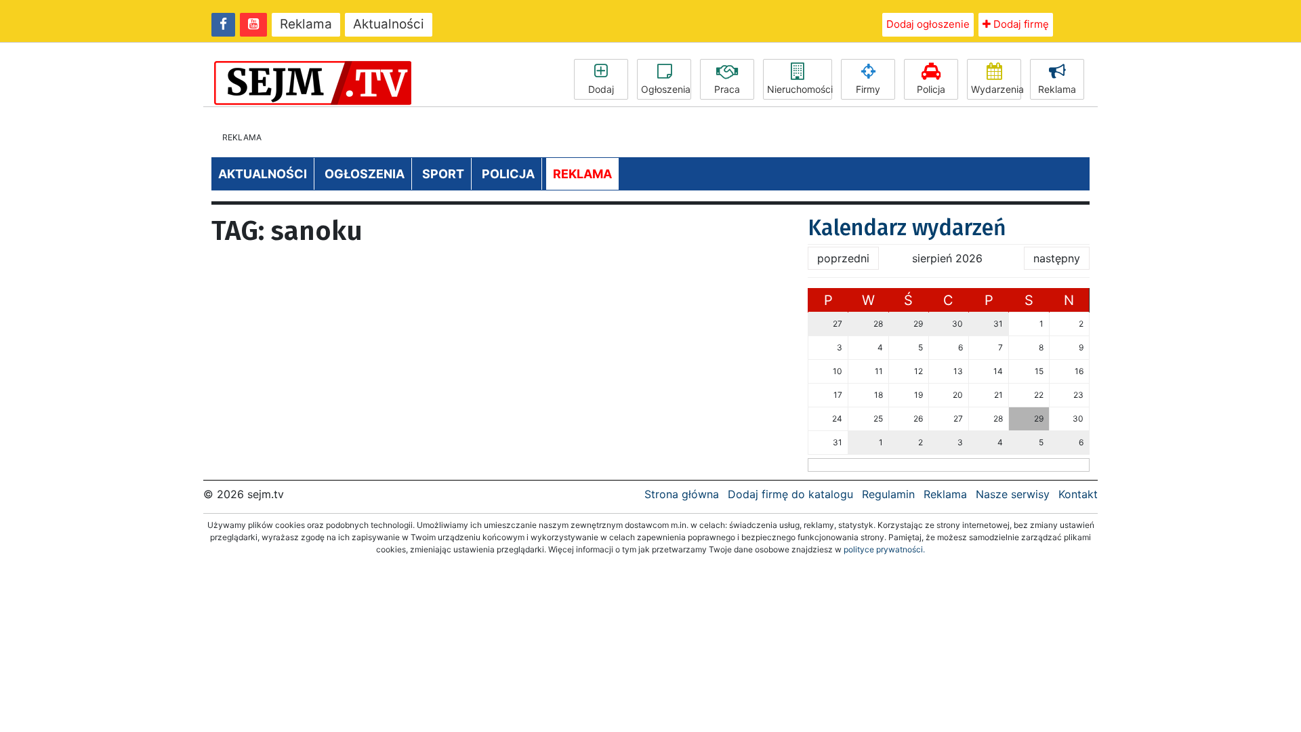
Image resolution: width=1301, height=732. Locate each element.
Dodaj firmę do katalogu (790, 494)
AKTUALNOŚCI (262, 174)
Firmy (868, 89)
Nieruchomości (799, 89)
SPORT (443, 174)
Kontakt (1078, 494)
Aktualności (388, 24)
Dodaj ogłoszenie (928, 24)
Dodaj (601, 89)
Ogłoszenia (665, 89)
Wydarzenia (996, 89)
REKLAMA (582, 174)
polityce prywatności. (884, 549)
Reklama (306, 24)
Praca (727, 89)
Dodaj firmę (1020, 24)
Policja (931, 89)
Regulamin (888, 494)
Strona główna (681, 494)
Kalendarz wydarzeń (907, 228)
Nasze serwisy (1013, 494)
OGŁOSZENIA (365, 174)
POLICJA (508, 174)
